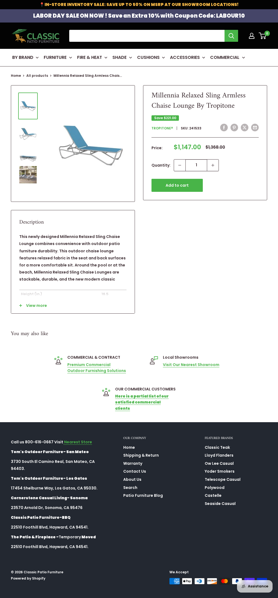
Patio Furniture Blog (143, 495)
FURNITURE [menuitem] (55, 57)
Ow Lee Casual (219, 463)
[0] (262, 36)
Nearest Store (77, 442)
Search (130, 487)
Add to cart (177, 185)
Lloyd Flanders (219, 455)
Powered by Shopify (28, 578)
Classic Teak (217, 447)
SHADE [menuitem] (119, 57)
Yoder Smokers (220, 471)
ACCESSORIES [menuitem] (185, 57)
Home (16, 75)
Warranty (132, 463)
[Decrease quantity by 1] (179, 165)
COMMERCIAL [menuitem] (224, 57)
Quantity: (160, 165)
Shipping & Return (141, 455)
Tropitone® (162, 128)
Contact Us (134, 471)
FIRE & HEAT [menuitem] (89, 57)
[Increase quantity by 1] (213, 165)
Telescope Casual (223, 479)
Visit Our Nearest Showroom (191, 364)
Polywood (215, 487)
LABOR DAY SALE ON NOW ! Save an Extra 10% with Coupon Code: (139, 16)
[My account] (251, 36)
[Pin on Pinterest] (234, 127)
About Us (132, 479)
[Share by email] (255, 127)
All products (37, 75)
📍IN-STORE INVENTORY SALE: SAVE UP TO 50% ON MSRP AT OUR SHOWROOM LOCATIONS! (139, 4)
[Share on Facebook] (224, 127)
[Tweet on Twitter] (244, 127)
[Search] (231, 36)
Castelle (213, 495)
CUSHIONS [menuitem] (148, 57)
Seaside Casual (220, 503)
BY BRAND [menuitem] (22, 57)
